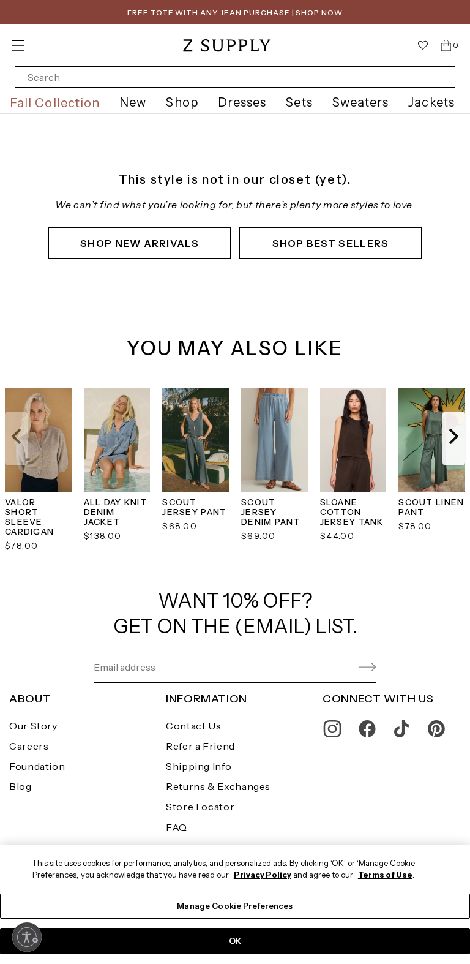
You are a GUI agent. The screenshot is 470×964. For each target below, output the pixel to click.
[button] (16, 438)
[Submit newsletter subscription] (338, 667)
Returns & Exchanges (218, 786)
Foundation (37, 766)
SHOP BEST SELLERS (330, 243)
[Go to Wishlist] (423, 45)
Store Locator (200, 806)
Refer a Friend (200, 746)
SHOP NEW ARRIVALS (139, 243)
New (132, 102)
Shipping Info (198, 766)
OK (235, 941)
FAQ (176, 827)
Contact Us (193, 726)
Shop (182, 102)
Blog (20, 786)
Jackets (431, 102)
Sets (299, 102)
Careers (28, 746)
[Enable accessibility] (27, 937)
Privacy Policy (262, 874)
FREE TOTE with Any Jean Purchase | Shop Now (235, 12)
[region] (235, 904)
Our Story (33, 726)
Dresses (242, 102)
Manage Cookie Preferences (235, 906)
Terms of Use (385, 874)
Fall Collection (55, 103)
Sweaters (360, 102)
